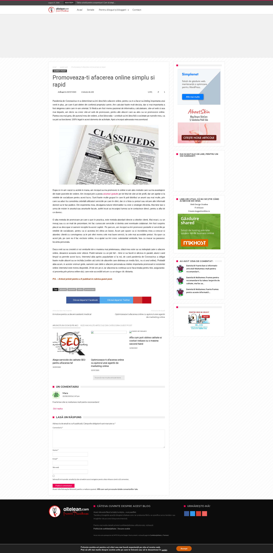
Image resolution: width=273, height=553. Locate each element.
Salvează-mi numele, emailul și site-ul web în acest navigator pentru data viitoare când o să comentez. (91, 479)
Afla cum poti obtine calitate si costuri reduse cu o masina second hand (145, 340)
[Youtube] (222, 2)
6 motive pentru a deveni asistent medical (72, 312)
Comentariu (58, 428)
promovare (89, 289)
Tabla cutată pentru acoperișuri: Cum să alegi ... (95, 2)
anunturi (71, 289)
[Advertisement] (136, 35)
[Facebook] (206, 2)
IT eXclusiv (199, 207)
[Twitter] (212, 2)
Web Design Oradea (199, 204)
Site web (56, 467)
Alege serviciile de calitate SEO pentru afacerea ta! (69, 361)
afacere (63, 289)
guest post (64, 67)
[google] (137, 300)
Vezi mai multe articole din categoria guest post (106, 325)
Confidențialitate (155, 535)
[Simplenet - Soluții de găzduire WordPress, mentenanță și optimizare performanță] (199, 87)
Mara (65, 393)
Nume (55, 450)
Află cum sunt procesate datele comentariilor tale (117, 489)
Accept (184, 548)
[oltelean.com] (58, 10)
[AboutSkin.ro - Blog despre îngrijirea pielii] (199, 125)
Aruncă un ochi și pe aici (65, 325)
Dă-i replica (58, 408)
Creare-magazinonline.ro (199, 211)
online (80, 289)
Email (55, 459)
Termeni (166, 535)
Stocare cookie (124, 529)
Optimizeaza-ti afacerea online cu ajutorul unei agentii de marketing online (140, 313)
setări (164, 550)
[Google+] (217, 2)
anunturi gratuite (110, 194)
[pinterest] (146, 300)
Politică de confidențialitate (105, 529)
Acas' (55, 67)
